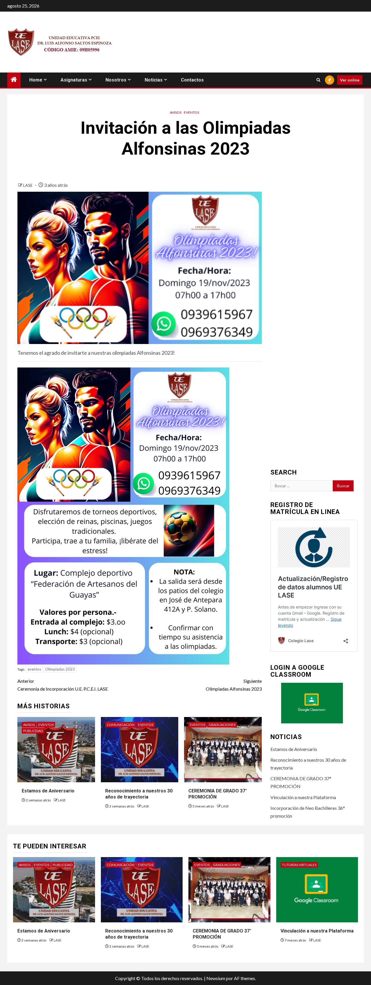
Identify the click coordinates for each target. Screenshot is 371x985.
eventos (34, 669)
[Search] (318, 80)
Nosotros (116, 80)
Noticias (154, 80)
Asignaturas (74, 80)
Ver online (349, 79)
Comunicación (120, 725)
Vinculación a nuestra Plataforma (303, 797)
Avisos (175, 112)
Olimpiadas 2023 (60, 669)
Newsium (215, 978)
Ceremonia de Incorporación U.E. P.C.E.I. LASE (62, 684)
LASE (28, 185)
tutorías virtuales (299, 865)
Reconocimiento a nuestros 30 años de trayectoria (138, 794)
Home (35, 80)
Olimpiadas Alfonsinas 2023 (233, 684)
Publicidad (33, 731)
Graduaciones (222, 725)
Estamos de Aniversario (48, 791)
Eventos (191, 112)
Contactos (192, 80)
